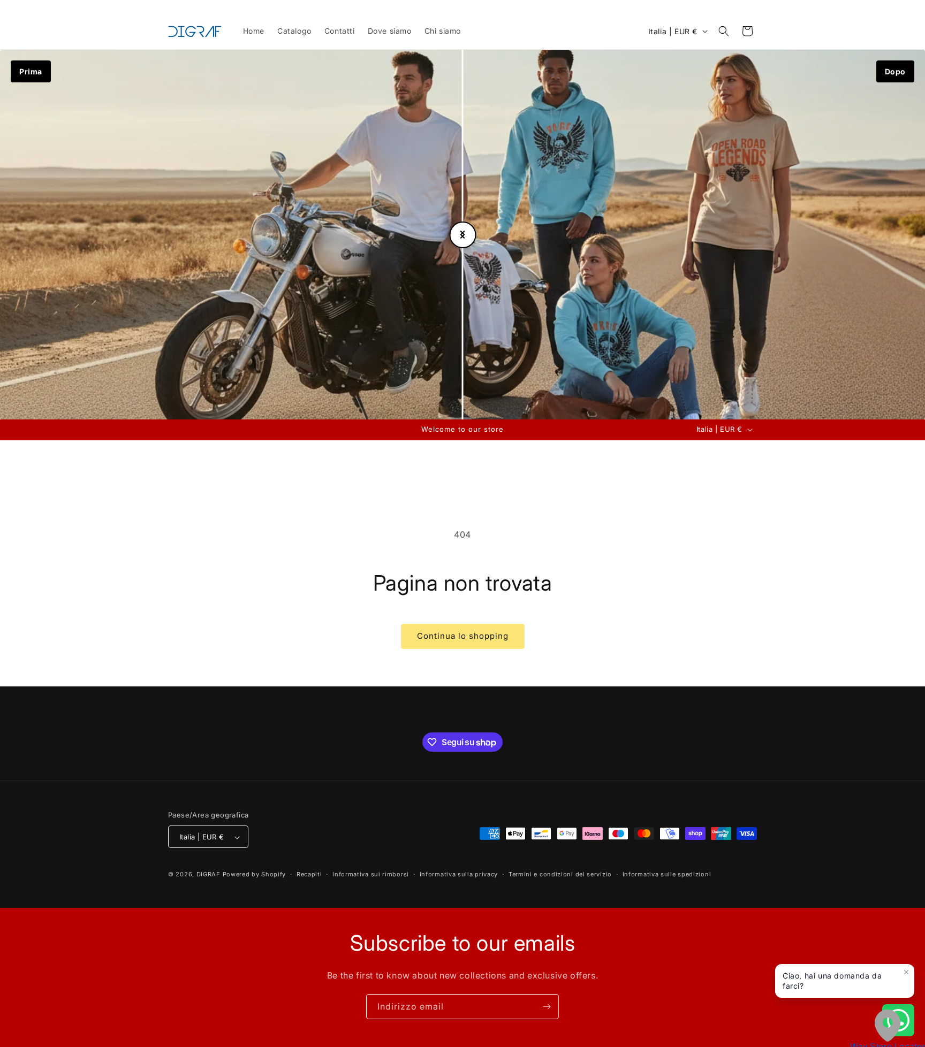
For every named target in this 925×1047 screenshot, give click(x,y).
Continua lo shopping (463, 636)
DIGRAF (208, 874)
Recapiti (309, 874)
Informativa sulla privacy (459, 874)
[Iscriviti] (546, 1006)
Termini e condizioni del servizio (560, 874)
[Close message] (906, 972)
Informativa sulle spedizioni (667, 874)
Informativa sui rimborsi (370, 874)
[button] (724, 31)
